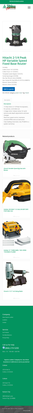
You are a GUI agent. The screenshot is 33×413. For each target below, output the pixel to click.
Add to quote (9, 89)
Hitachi (27, 93)
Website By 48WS (27, 410)
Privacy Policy (5, 337)
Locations (4, 320)
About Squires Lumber (7, 317)
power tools (18, 93)
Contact (4, 322)
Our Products (5, 332)
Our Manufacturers (7, 335)
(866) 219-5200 (12, 348)
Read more (17, 175)
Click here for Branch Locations (16, 1)
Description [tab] (7, 100)
